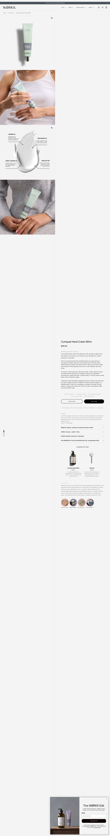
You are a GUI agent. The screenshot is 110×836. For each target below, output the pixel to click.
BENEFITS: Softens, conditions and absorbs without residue (77, 427)
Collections (11, 12)
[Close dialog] (106, 799)
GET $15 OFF (94, 821)
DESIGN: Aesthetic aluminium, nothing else (72, 436)
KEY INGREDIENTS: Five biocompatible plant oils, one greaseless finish (80, 440)
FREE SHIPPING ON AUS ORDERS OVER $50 (55, 3)
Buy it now (94, 401)
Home (4, 12)
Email (83, 813)
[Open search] (99, 7)
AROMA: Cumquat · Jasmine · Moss (70, 431)
